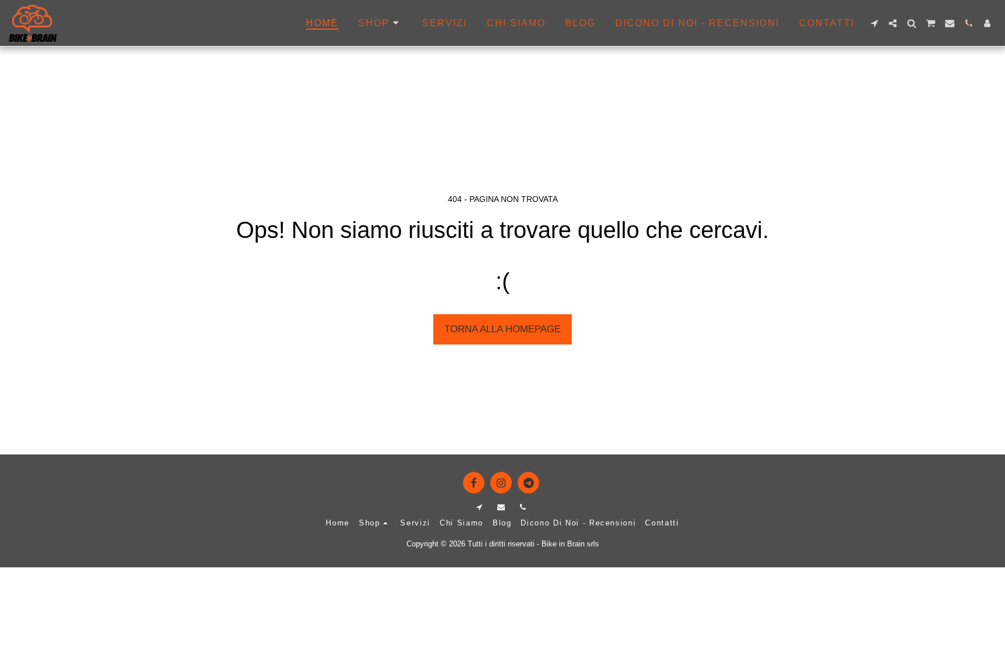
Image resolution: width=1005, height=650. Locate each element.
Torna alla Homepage (502, 329)
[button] (874, 23)
